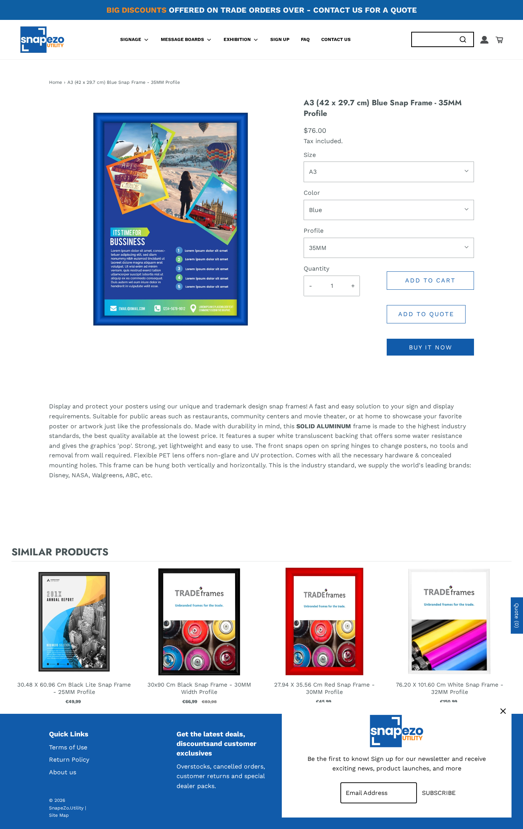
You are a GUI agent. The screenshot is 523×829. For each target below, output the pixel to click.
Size (310, 154)
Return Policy (69, 759)
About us (62, 772)
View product (74, 629)
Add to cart (430, 280)
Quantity (316, 268)
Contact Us (336, 39)
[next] (504, 636)
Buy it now (430, 347)
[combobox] (432, 40)
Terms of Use (68, 747)
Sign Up (279, 39)
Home (55, 82)
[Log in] (484, 39)
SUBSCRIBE (439, 792)
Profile (314, 230)
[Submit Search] (462, 39)
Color (312, 192)
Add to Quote (426, 314)
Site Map (59, 815)
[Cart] (499, 39)
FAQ (305, 39)
